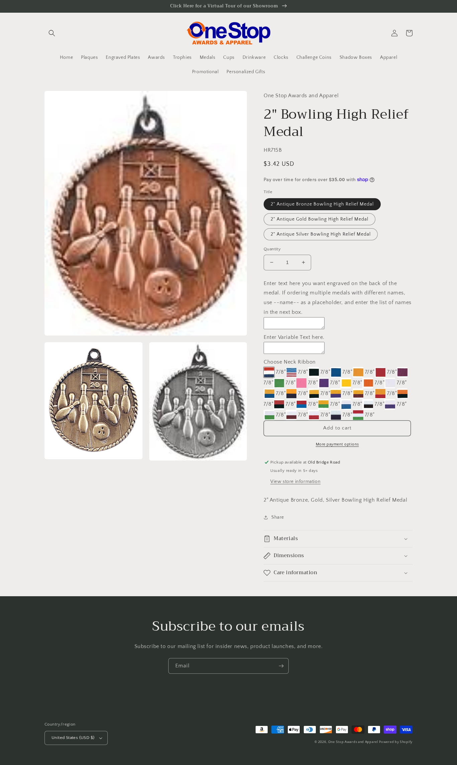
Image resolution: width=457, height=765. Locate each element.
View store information (295, 481)
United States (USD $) (73, 737)
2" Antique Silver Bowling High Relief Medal (321, 234)
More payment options (337, 444)
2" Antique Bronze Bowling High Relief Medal (322, 204)
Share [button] (277, 517)
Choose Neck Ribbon (290, 362)
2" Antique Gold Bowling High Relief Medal (319, 219)
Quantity (272, 249)
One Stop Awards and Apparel (353, 742)
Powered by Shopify (396, 742)
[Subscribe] (281, 666)
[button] (51, 33)
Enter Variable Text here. (294, 337)
